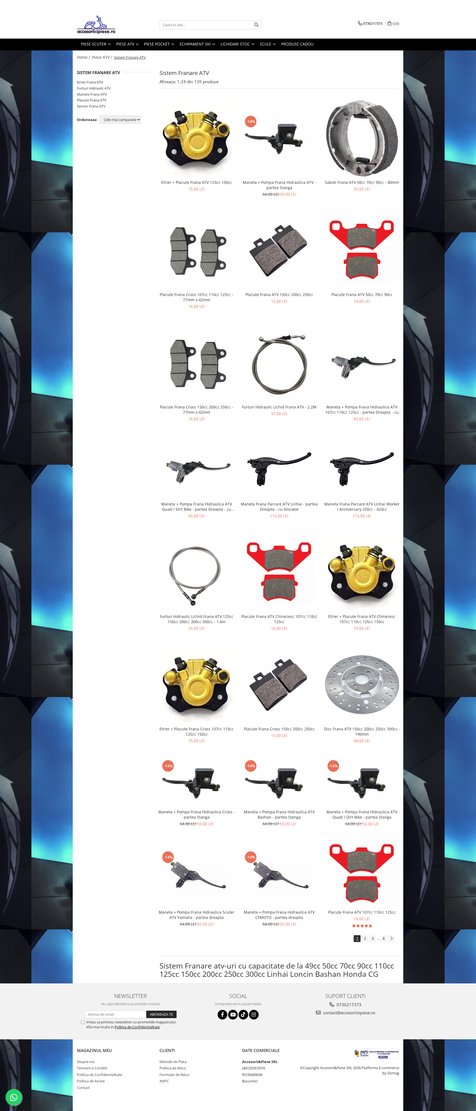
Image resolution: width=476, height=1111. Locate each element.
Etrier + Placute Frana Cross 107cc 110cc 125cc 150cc (196, 731)
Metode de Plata (172, 1061)
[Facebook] (222, 1014)
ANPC (164, 1080)
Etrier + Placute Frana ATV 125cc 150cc (196, 182)
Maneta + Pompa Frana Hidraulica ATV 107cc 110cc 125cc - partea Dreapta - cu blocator (362, 409)
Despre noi (85, 1061)
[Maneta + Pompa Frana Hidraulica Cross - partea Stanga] (196, 782)
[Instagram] (254, 1014)
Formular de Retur (174, 1074)
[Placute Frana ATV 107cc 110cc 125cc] (362, 874)
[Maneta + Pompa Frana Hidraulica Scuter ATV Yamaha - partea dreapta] (196, 874)
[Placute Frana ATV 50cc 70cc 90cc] (362, 250)
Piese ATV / (102, 57)
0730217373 (348, 1004)
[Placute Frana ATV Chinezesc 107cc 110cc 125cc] (279, 572)
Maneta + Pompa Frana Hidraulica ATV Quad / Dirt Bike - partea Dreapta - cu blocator (196, 506)
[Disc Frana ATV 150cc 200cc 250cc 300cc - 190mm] (362, 684)
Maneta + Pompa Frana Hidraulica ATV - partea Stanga (279, 185)
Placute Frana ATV (91, 100)
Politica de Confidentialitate (137, 1026)
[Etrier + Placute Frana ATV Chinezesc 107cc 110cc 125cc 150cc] (362, 572)
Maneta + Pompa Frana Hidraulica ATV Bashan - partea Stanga (279, 814)
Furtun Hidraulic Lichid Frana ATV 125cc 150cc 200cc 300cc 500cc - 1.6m (196, 619)
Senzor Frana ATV (91, 106)
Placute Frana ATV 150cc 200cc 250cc (279, 294)
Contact (83, 1087)
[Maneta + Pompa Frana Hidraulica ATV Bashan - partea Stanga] (279, 782)
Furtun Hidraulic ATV (94, 88)
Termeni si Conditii (92, 1068)
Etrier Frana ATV (90, 82)
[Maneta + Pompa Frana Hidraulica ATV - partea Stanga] (279, 138)
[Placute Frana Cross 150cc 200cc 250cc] (279, 684)
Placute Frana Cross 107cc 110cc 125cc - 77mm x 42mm (196, 297)
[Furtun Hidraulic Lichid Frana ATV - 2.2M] (279, 363)
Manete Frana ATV (92, 94)
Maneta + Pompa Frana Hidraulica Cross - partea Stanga (196, 814)
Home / (84, 57)
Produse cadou (297, 44)
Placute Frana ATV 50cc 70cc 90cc (362, 294)
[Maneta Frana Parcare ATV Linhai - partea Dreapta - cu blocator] (279, 467)
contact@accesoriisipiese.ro (348, 1012)
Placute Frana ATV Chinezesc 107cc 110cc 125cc (279, 619)
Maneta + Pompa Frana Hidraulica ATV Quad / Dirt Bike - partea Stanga (361, 814)
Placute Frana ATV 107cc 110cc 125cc (362, 912)
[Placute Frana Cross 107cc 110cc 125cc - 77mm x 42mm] (196, 251)
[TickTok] (243, 1014)
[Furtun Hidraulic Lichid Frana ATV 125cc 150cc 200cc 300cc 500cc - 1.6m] (196, 572)
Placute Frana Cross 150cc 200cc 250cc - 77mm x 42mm (196, 409)
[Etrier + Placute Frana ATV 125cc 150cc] (196, 138)
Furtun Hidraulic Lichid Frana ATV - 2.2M (279, 407)
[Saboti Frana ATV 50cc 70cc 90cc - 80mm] (362, 138)
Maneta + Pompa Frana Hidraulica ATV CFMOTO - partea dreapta (279, 915)
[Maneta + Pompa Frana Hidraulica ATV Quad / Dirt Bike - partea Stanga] (362, 782)
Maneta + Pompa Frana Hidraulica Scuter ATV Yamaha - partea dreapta (196, 915)
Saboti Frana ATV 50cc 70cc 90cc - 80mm (362, 182)
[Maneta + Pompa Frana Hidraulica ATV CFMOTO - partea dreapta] (279, 874)
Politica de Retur (172, 1068)
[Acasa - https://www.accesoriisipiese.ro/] (104, 24)
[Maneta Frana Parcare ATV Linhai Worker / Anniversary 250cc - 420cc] (362, 467)
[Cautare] (256, 24)
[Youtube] (233, 1014)
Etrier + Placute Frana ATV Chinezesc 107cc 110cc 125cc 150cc (362, 619)
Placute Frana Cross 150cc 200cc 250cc (279, 728)
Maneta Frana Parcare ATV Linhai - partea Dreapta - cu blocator (279, 506)
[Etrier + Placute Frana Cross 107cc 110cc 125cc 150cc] (196, 684)
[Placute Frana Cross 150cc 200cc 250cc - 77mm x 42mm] (196, 363)
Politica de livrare (91, 1080)
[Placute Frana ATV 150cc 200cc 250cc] (279, 250)
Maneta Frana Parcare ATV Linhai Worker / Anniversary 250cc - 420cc (362, 506)
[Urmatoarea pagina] (391, 938)
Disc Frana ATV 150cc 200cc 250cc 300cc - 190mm (362, 731)
